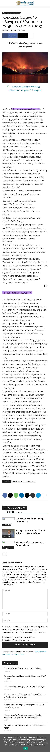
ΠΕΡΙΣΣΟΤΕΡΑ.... (13, 512)
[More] (31, 35)
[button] (4, 3)
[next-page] (7, 554)
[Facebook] (4, 495)
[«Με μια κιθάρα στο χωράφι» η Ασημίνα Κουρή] (8, 545)
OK (26, 748)
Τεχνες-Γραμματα (6, 547)
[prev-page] (3, 554)
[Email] (27, 495)
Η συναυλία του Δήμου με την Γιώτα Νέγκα (22, 668)
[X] (10, 495)
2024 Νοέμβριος (29, 481)
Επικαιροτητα (7, 13)
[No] (47, 743)
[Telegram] (38, 495)
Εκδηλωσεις (7, 525)
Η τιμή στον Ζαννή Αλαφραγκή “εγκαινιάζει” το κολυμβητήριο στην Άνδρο (24, 695)
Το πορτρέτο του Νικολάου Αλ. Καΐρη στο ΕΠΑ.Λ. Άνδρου (25, 677)
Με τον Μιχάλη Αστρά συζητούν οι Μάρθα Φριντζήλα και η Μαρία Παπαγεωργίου (22, 716)
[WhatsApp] (16, 495)
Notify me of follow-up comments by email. (20, 637)
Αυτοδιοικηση (17, 13)
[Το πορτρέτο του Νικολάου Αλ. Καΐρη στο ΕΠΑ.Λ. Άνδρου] (8, 533)
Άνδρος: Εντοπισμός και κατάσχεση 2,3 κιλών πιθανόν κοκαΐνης (24, 706)
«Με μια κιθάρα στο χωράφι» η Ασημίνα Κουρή (24, 687)
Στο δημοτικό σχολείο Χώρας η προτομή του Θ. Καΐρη (24, 726)
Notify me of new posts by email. (17, 640)
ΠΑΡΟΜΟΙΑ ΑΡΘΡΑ (14, 507)
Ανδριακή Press (10, 30)
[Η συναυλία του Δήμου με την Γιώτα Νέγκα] (8, 521)
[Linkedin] (21, 495)
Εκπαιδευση (7, 536)
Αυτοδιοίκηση (17, 481)
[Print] (32, 495)
